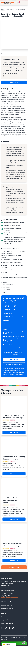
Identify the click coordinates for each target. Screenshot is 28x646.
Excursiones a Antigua (7, 605)
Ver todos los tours (14, 567)
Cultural (12, 420)
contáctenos (12, 372)
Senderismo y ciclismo (7, 608)
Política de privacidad (7, 623)
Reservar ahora (14, 82)
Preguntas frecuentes (7, 620)
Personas (6, 320)
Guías (2, 617)
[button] (9, 644)
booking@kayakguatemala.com (9, 597)
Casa (2, 9)
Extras (5, 329)
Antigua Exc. (6, 420)
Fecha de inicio (7, 313)
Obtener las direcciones (7, 590)
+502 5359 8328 (5, 595)
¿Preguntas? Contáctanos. (14, 364)
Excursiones (10, 9)
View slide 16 (1, 53)
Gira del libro (14, 359)
